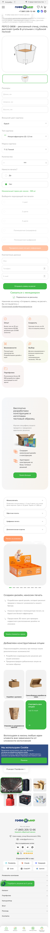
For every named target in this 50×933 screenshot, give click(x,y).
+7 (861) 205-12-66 (27, 11)
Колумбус (8, 2)
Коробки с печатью (42, 931)
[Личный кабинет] (42, 7)
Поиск (24, 930)
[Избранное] (38, 7)
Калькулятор (33, 930)
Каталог (15, 930)
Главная (6, 930)
